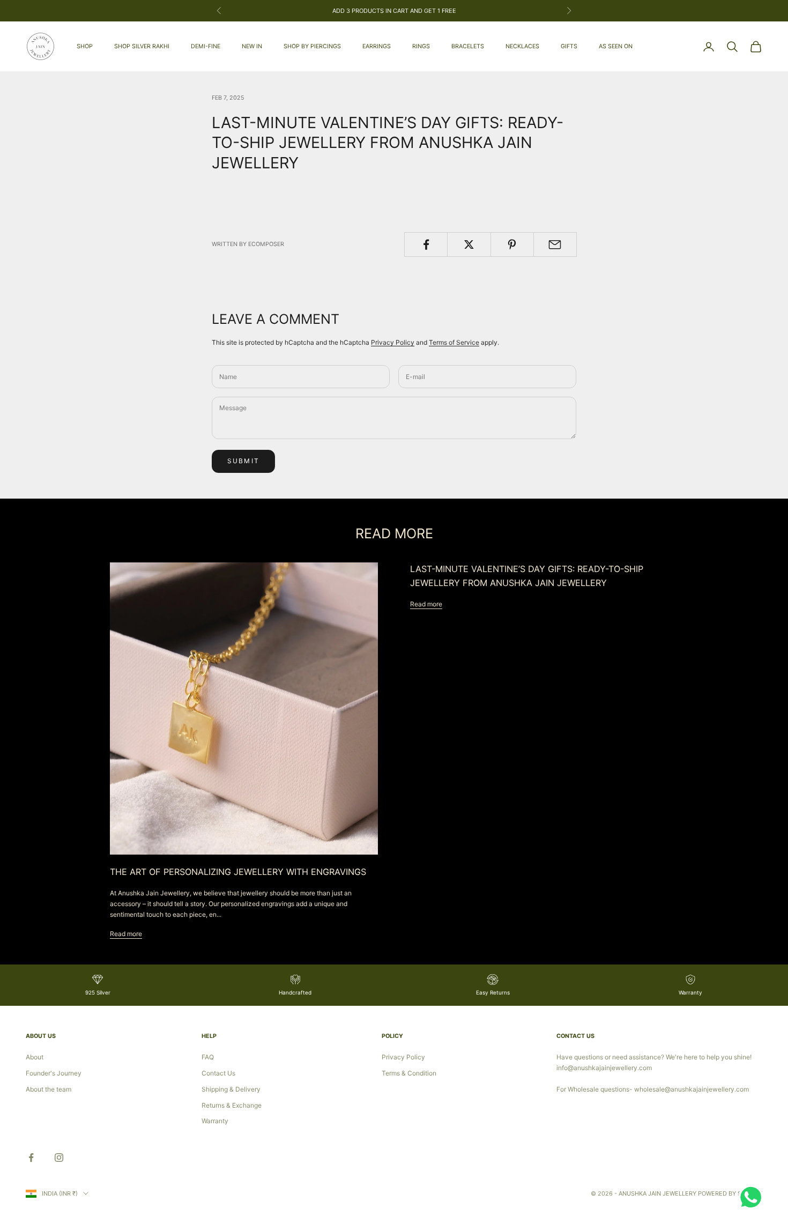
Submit (243, 461)
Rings (421, 46)
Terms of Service (454, 342)
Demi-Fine (205, 46)
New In (252, 46)
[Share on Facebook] (426, 244)
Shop (85, 46)
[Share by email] (555, 244)
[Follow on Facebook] (31, 1157)
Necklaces (522, 46)
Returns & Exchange (232, 1105)
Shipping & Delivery (231, 1089)
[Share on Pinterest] (512, 244)
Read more (126, 934)
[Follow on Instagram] (59, 1157)
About (34, 1057)
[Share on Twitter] (469, 244)
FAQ (208, 1057)
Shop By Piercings (312, 46)
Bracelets (467, 46)
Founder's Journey (53, 1073)
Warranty (215, 1121)
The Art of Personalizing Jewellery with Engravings (238, 871)
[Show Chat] (753, 1197)
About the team (48, 1089)
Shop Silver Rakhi (141, 46)
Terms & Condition (409, 1073)
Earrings (376, 46)
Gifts (569, 46)
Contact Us (218, 1073)
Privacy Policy (392, 342)
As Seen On (616, 46)
